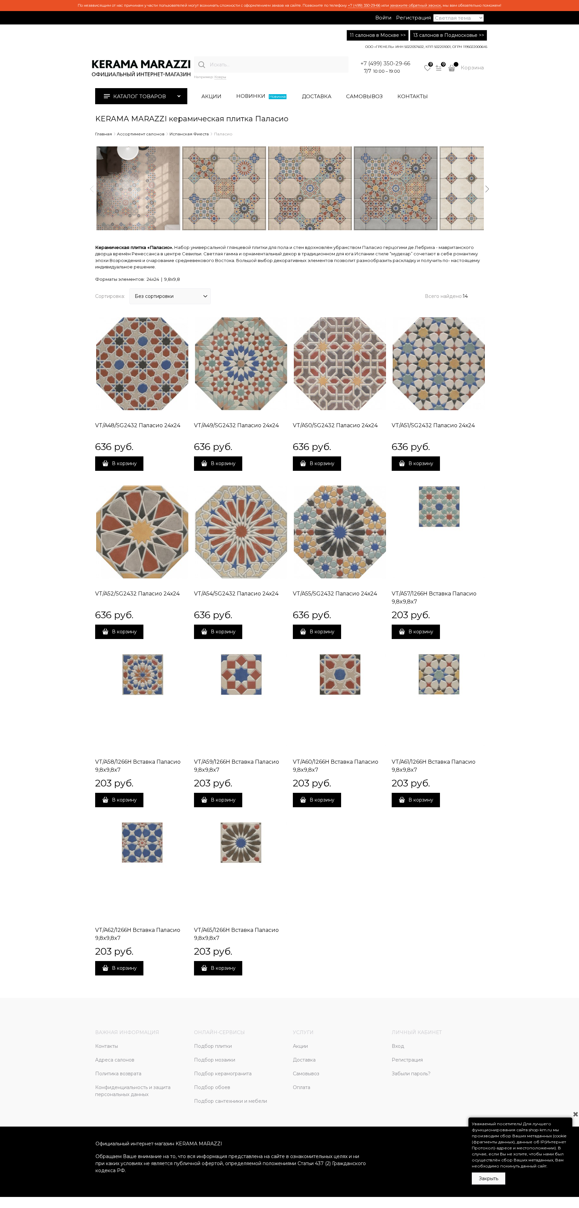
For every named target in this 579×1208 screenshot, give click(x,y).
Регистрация (413, 17)
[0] (427, 70)
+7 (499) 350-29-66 (364, 5)
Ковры (220, 77)
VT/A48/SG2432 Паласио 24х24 (137, 425)
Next (487, 189)
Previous (91, 189)
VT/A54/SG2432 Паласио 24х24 (236, 593)
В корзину (124, 463)
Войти (383, 17)
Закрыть (488, 1178)
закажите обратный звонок (415, 5)
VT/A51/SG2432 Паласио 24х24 (433, 425)
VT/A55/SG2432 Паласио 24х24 (335, 593)
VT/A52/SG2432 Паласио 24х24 (137, 593)
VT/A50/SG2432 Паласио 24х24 (335, 425)
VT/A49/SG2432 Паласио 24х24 (236, 425)
